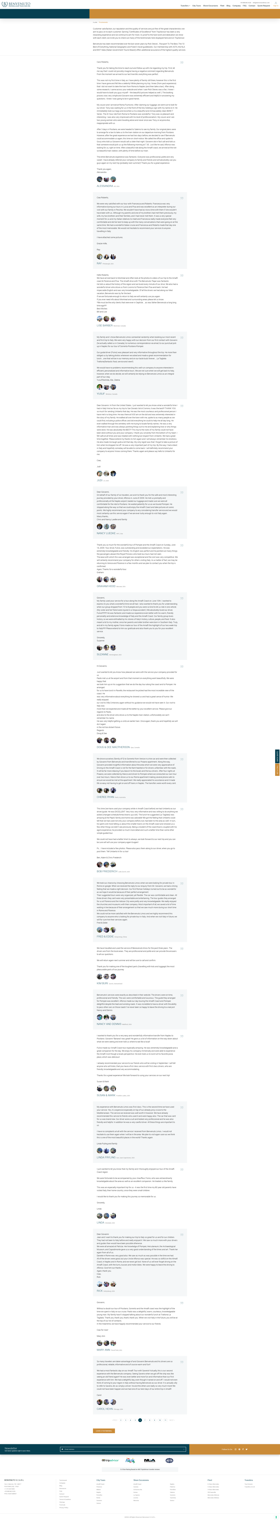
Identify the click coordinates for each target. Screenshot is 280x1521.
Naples (98, 1492)
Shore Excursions (210, 5)
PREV (115, 1420)
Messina (136, 1500)
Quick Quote (277, 756)
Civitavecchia (137, 1489)
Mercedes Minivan (213, 1495)
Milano (98, 1489)
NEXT (171, 1420)
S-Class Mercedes (213, 1487)
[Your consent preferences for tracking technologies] (276, 1517)
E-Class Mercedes (213, 1484)
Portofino (99, 1495)
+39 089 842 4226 (245, 3)
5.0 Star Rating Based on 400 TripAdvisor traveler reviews (140, 1469)
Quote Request (263, 5)
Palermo (172, 1487)
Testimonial (63, 1480)
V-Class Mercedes (213, 1489)
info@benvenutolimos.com (261, 3)
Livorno (135, 1498)
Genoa (135, 1492)
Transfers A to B (250, 1487)
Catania (135, 1487)
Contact (252, 5)
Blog (228, 5)
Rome (98, 1498)
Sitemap (62, 1502)
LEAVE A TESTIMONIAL (104, 1431)
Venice (98, 1503)
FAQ (244, 5)
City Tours (196, 5)
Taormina (173, 1498)
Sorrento (99, 1500)
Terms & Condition (65, 1499)
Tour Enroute (249, 1484)
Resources (62, 1488)
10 (160, 1420)
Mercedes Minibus (213, 1498)
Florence (99, 1487)
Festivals (62, 1505)
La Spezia (136, 1495)
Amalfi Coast (100, 1484)
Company (237, 5)
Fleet (222, 5)
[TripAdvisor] (110, 1460)
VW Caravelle (212, 1492)
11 (165, 1420)
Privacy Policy (63, 1508)
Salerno (172, 1492)
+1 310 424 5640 (9, 1489)
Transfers (185, 5)
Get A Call (277, 769)
